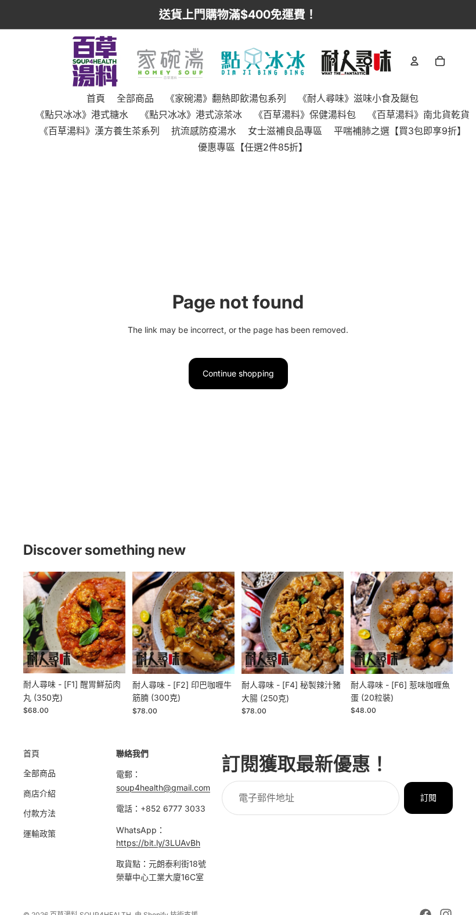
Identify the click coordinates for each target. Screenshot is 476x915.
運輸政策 (39, 833)
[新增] (107, 655)
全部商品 (39, 773)
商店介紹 (39, 793)
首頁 (31, 753)
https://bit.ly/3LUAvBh (158, 843)
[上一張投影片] (36, 622)
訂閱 (428, 797)
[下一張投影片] (112, 622)
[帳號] (414, 61)
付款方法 (39, 813)
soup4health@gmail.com (163, 787)
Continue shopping (238, 373)
